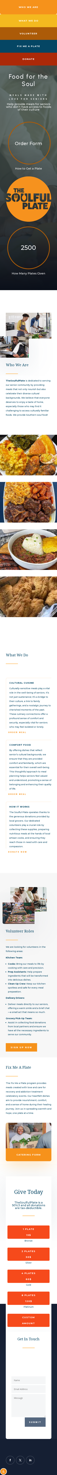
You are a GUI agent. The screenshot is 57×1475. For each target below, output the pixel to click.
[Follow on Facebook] (10, 1460)
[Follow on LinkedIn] (30, 1460)
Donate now (17, 851)
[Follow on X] (20, 1460)
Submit (35, 1422)
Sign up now (21, 1047)
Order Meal (17, 732)
